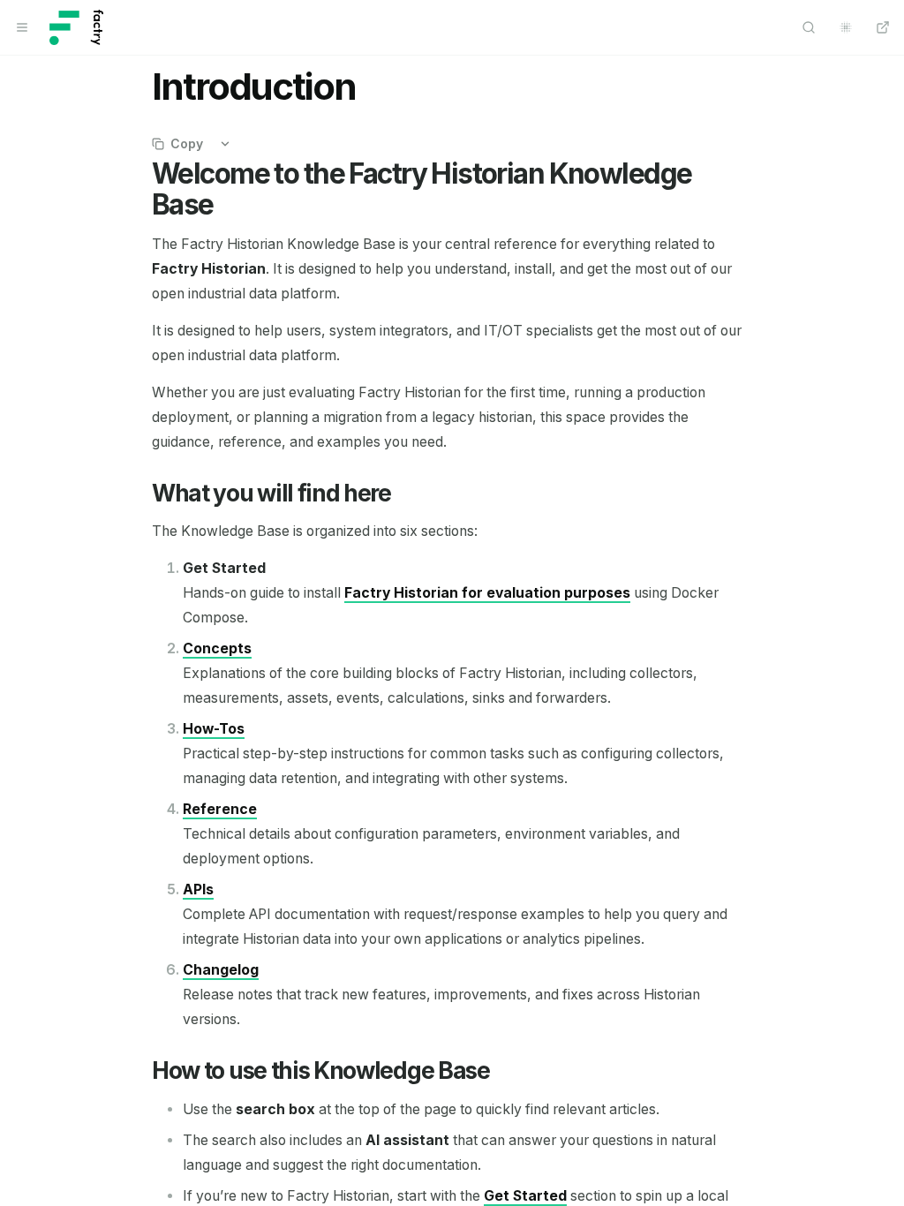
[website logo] (76, 27)
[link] (487, 592)
